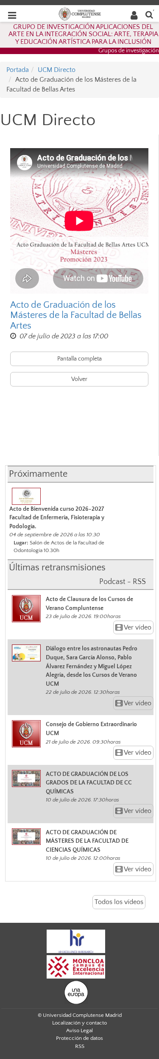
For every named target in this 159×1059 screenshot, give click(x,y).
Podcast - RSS (122, 582)
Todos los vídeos (119, 902)
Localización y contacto (79, 1023)
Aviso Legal (79, 1030)
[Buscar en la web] (149, 14)
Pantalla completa (79, 358)
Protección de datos (79, 1038)
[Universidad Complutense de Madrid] (79, 13)
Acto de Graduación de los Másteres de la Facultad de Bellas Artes (76, 315)
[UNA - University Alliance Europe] (76, 992)
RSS (79, 1046)
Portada (17, 70)
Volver (79, 379)
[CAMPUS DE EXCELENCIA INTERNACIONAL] (76, 966)
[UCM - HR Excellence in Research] (76, 941)
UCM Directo (56, 70)
